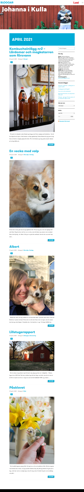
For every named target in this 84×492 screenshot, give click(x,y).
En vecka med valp (24, 151)
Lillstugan (26, 335)
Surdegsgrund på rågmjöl (63, 89)
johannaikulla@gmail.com (64, 78)
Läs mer (51, 144)
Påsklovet (17, 387)
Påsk (24, 391)
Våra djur (26, 154)
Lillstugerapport (22, 332)
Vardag (31, 154)
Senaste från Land (64, 121)
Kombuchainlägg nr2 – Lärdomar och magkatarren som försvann (31, 51)
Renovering (33, 335)
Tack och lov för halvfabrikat (64, 91)
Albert (14, 246)
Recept (26, 59)
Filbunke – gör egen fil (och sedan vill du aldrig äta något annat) (66, 97)
